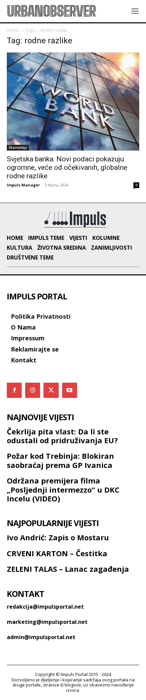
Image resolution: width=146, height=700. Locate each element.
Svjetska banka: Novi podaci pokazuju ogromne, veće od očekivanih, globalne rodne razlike (67, 167)
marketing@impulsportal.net (47, 622)
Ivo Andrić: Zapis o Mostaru (58, 537)
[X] (50, 390)
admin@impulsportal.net (41, 637)
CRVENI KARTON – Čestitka (57, 553)
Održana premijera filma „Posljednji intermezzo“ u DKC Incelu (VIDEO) (63, 489)
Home (13, 30)
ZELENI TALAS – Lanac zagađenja (68, 569)
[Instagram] (32, 390)
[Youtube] (69, 390)
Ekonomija (18, 147)
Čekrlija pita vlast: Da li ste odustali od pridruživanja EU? (62, 435)
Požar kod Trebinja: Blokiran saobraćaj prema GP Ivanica (60, 460)
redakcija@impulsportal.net (45, 606)
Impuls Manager (23, 184)
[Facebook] (14, 390)
